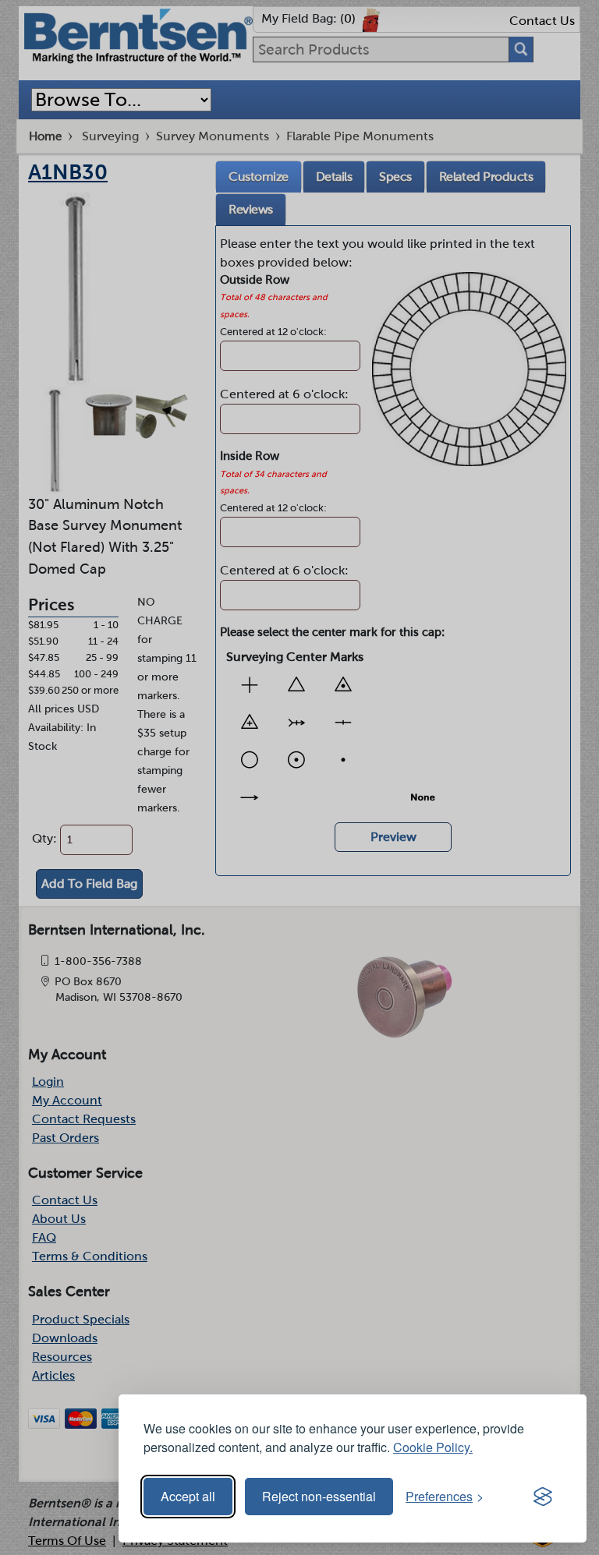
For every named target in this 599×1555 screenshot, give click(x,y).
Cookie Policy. (433, 1447)
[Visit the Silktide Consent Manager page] (543, 1496)
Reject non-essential (319, 1496)
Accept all (188, 1496)
